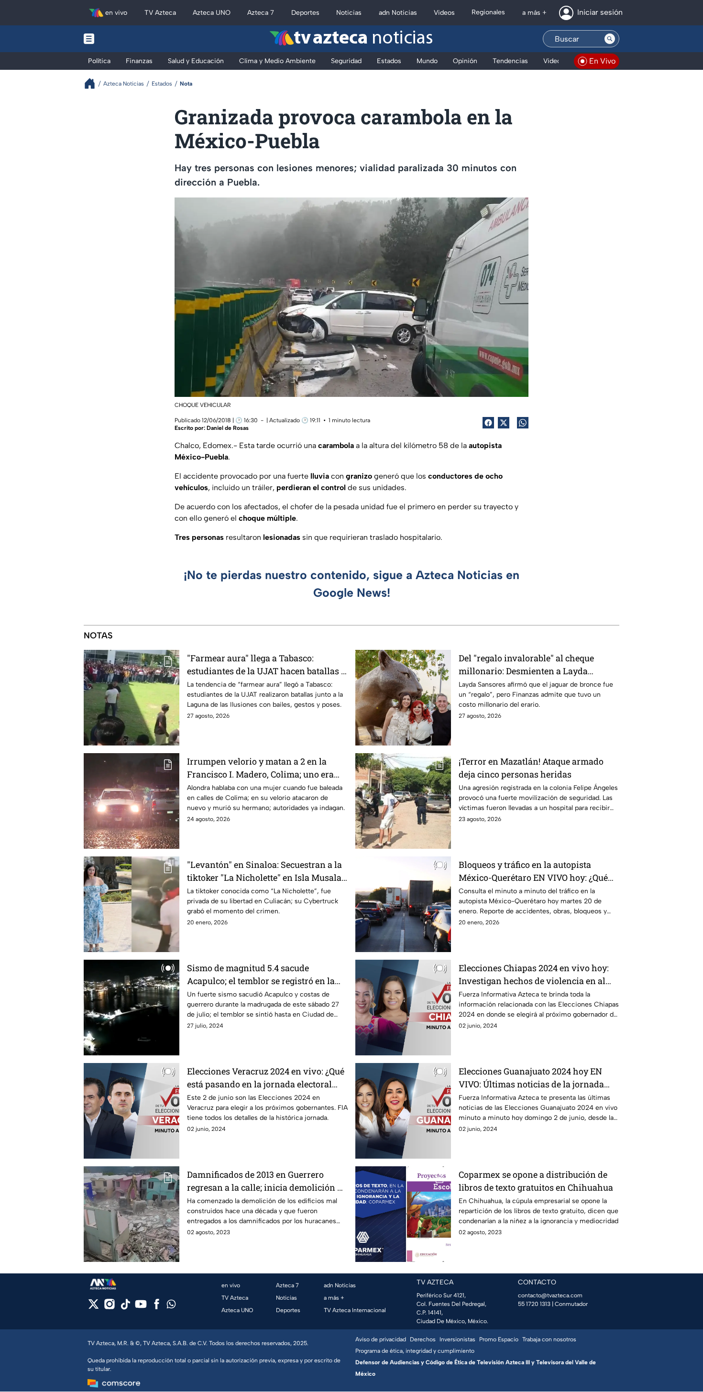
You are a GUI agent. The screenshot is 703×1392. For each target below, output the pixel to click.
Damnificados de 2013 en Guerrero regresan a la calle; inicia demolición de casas (267, 1181)
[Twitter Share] (503, 422)
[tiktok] (125, 1307)
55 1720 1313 (534, 1304)
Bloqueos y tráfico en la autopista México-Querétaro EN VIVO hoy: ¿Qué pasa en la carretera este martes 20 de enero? (534, 871)
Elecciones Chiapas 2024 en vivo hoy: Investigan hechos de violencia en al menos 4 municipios (534, 974)
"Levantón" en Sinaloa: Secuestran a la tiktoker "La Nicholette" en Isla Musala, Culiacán (265, 871)
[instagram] (109, 1307)
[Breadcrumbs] (93, 83)
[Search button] (609, 38)
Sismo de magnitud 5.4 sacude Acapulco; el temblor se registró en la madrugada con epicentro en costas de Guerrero (264, 974)
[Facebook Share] (488, 422)
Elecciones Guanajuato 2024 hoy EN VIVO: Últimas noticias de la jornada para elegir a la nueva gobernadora (531, 1078)
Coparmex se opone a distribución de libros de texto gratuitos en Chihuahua (536, 1181)
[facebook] (157, 1307)
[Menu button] (122, 38)
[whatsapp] (171, 1306)
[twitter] (93, 1307)
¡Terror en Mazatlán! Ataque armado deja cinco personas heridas (531, 768)
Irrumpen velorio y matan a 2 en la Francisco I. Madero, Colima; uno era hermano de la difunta (260, 768)
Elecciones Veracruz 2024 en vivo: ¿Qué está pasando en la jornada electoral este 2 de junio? (265, 1078)
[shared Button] (522, 422)
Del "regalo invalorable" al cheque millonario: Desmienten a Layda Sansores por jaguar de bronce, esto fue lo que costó (537, 665)
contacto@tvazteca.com (550, 1295)
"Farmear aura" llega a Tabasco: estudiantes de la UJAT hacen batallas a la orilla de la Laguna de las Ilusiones (266, 665)
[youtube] (141, 1307)
